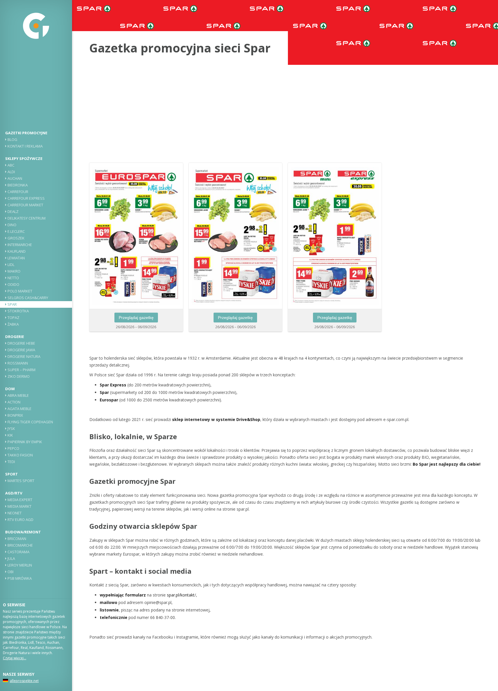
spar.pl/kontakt (181, 595)
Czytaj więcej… (14, 658)
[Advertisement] (36, 88)
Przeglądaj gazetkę (136, 317)
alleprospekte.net (24, 680)
